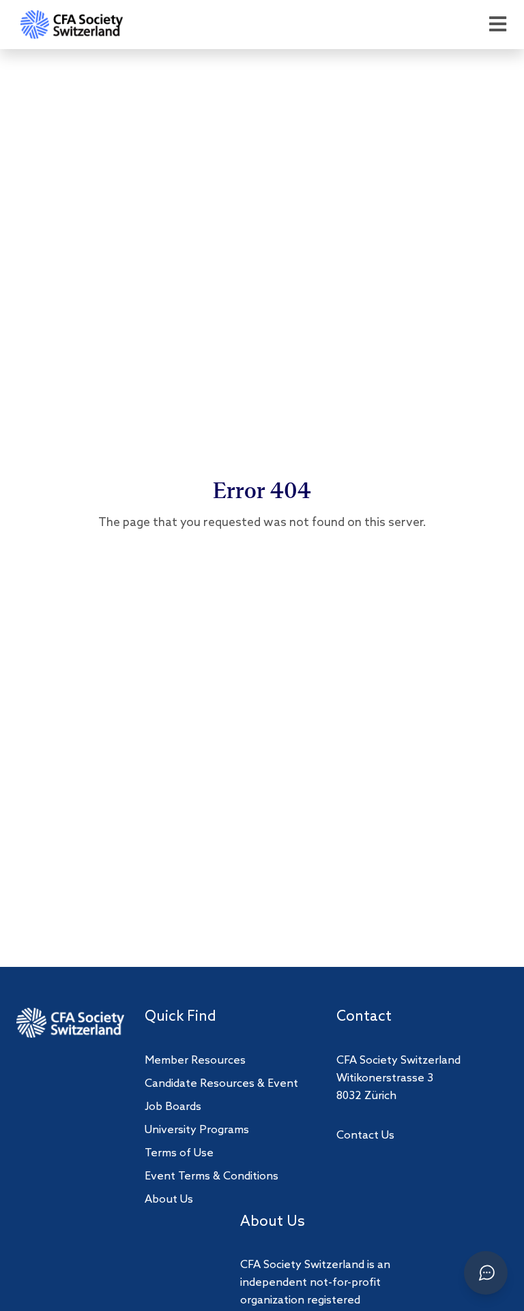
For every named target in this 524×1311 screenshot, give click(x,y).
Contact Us (365, 1135)
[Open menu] (497, 25)
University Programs (197, 1130)
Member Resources (195, 1060)
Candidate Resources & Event (221, 1083)
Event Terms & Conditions (211, 1176)
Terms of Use (179, 1153)
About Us (169, 1199)
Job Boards (173, 1106)
